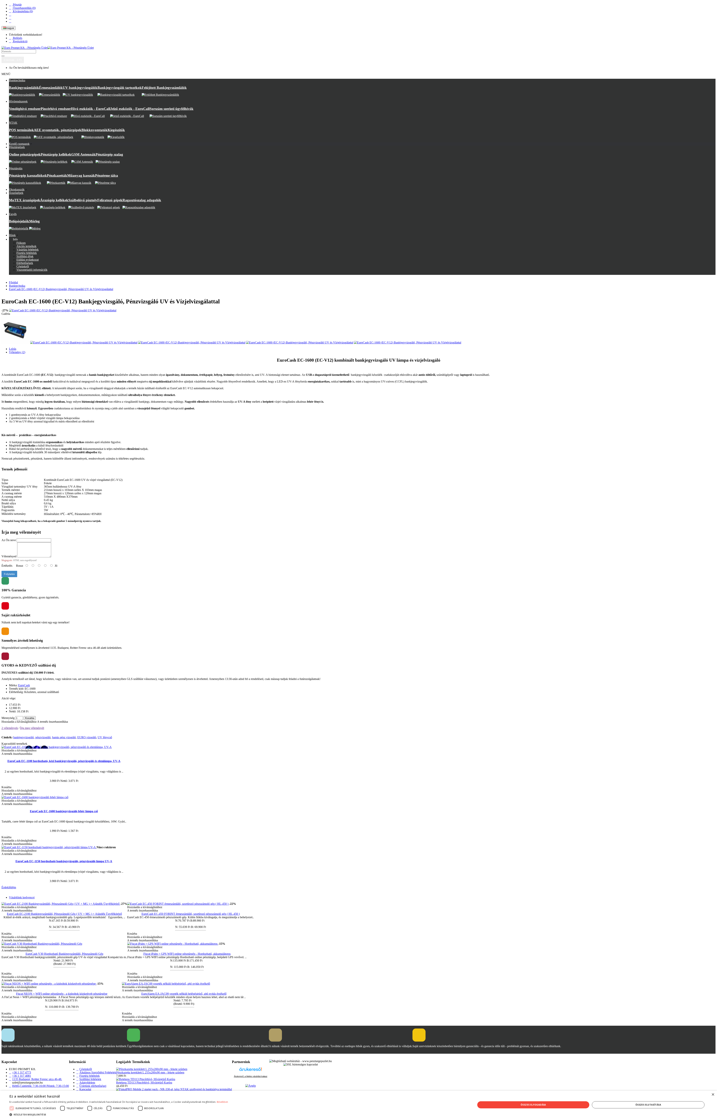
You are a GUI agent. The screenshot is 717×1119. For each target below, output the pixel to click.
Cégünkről (22, 266)
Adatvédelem (87, 1082)
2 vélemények (9, 728)
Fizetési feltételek (26, 253)
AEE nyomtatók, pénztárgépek (57, 130)
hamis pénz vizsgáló (64, 737)
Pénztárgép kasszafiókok (28, 175)
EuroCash (24, 685)
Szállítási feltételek (90, 1079)
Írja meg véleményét (32, 728)
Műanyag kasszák (81, 175)
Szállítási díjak (24, 256)
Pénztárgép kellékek (56, 154)
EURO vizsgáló (86, 737)
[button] (118, 1114)
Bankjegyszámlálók (24, 88)
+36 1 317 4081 (21, 1075)
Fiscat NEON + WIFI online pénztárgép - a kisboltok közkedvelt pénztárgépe (61, 993)
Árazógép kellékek (54, 200)
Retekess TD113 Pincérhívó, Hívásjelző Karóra (144, 1082)
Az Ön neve (8, 540)
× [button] (712, 1094)
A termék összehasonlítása (52, 721)
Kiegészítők (116, 130)
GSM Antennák (83, 154)
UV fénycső (105, 737)
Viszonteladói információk (31, 269)
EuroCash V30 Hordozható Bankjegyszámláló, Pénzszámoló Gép (64, 953)
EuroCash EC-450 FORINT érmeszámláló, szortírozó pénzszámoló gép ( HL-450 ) (191, 913)
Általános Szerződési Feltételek (97, 1072)
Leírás (12, 348)
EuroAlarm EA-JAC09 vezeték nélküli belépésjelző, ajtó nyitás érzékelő (183, 993)
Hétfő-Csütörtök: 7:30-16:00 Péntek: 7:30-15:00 (40, 1085)
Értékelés (6, 565)
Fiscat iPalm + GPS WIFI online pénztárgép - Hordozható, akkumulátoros (187, 953)
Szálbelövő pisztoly (82, 200)
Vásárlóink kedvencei (22, 897)
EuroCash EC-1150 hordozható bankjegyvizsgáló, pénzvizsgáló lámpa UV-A (63, 861)
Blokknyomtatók (94, 130)
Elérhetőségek (24, 263)
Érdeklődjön (8, 887)
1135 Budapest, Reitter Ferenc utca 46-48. (37, 1079)
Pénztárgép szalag (109, 154)
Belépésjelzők (19, 221)
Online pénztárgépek (25, 154)
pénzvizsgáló (43, 737)
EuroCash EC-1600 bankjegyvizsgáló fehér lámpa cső (64, 811)
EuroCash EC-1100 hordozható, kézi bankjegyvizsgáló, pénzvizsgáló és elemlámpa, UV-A (63, 761)
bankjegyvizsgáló (23, 737)
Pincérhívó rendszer (56, 109)
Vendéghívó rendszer (25, 109)
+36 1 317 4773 (21, 1072)
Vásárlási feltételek (27, 249)
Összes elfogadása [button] (533, 1104)
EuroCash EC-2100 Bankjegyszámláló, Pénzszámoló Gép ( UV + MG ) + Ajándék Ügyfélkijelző (64, 913)
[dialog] (358, 1105)
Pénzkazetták (57, 175)
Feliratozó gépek (109, 200)
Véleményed (8, 556)
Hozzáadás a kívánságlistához (19, 721)
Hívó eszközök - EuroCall (90, 109)
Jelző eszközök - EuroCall (130, 109)
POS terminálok (21, 130)
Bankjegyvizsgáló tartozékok (119, 88)
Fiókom (21, 242)
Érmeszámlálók (51, 88)
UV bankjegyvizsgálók (80, 88)
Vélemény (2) (17, 352)
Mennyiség (8, 718)
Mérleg (34, 221)
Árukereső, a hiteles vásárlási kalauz (250, 1076)
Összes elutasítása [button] (648, 1104)
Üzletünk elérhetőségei (92, 1085)
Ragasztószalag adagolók (141, 200)
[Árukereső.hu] (250, 1071)
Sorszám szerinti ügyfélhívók (171, 109)
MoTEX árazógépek (24, 200)
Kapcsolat (85, 1089)
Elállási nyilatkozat (27, 259)
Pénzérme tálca (106, 175)
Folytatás (9, 573)
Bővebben (222, 1102)
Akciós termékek (26, 246)
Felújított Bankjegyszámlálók (164, 88)
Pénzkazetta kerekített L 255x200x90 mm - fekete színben (150, 1072)
